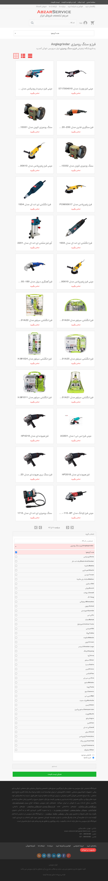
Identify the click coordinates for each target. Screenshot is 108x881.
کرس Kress (89, 669)
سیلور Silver (89, 660)
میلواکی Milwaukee (87, 601)
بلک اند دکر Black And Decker (83, 561)
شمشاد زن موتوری (61, 810)
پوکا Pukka (90, 633)
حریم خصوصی (78, 846)
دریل (26, 803)
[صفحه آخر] (72, 527)
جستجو (54, 766)
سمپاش (84, 810)
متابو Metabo (89, 682)
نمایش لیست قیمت (54, 774)
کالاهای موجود (86, 755)
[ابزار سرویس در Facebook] (63, 855)
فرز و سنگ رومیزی (48, 806)
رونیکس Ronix (88, 557)
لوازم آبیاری (92, 810)
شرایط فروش (30, 846)
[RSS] (39, 855)
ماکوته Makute (88, 637)
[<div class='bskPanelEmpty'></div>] (92, 23)
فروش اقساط (41, 6)
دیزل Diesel (89, 732)
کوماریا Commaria (87, 745)
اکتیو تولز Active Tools (85, 624)
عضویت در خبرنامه (88, 850)
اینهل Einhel (89, 606)
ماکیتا (55, 814)
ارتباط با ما (53, 6)
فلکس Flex (90, 673)
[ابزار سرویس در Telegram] (44, 855)
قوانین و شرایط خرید (75, 6)
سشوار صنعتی (75, 810)
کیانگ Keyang (89, 651)
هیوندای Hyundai (87, 610)
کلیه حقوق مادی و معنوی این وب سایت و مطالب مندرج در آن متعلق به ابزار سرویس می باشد (53, 869)
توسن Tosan (89, 575)
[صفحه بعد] (67, 527)
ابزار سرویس (53, 864)
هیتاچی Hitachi (88, 570)
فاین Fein (90, 723)
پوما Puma (90, 687)
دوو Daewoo (89, 691)
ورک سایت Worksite (86, 700)
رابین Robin (89, 705)
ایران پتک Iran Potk (87, 741)
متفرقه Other (89, 750)
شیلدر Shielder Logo (86, 646)
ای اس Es (90, 615)
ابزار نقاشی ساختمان (34, 806)
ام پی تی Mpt (89, 696)
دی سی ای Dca (88, 678)
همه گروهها (90, 552)
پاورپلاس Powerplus (86, 736)
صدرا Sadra (89, 664)
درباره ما (62, 6)
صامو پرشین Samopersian (84, 709)
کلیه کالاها (87, 758)
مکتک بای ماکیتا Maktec (85, 579)
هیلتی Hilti (90, 628)
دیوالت (49, 814)
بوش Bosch (89, 588)
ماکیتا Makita (89, 566)
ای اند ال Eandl (88, 727)
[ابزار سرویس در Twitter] (59, 855)
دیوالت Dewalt (88, 592)
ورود (80, 23)
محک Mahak (89, 619)
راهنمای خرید (90, 6)
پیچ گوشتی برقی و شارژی (87, 806)
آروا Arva (91, 655)
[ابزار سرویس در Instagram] (49, 855)
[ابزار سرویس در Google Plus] (68, 855)
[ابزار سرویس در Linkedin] (54, 855)
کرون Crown (89, 642)
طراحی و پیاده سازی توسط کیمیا (54, 874)
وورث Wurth (89, 714)
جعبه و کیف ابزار (18, 803)
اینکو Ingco (90, 718)
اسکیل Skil (90, 584)
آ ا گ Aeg (90, 597)
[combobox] (54, 33)
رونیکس (61, 814)
